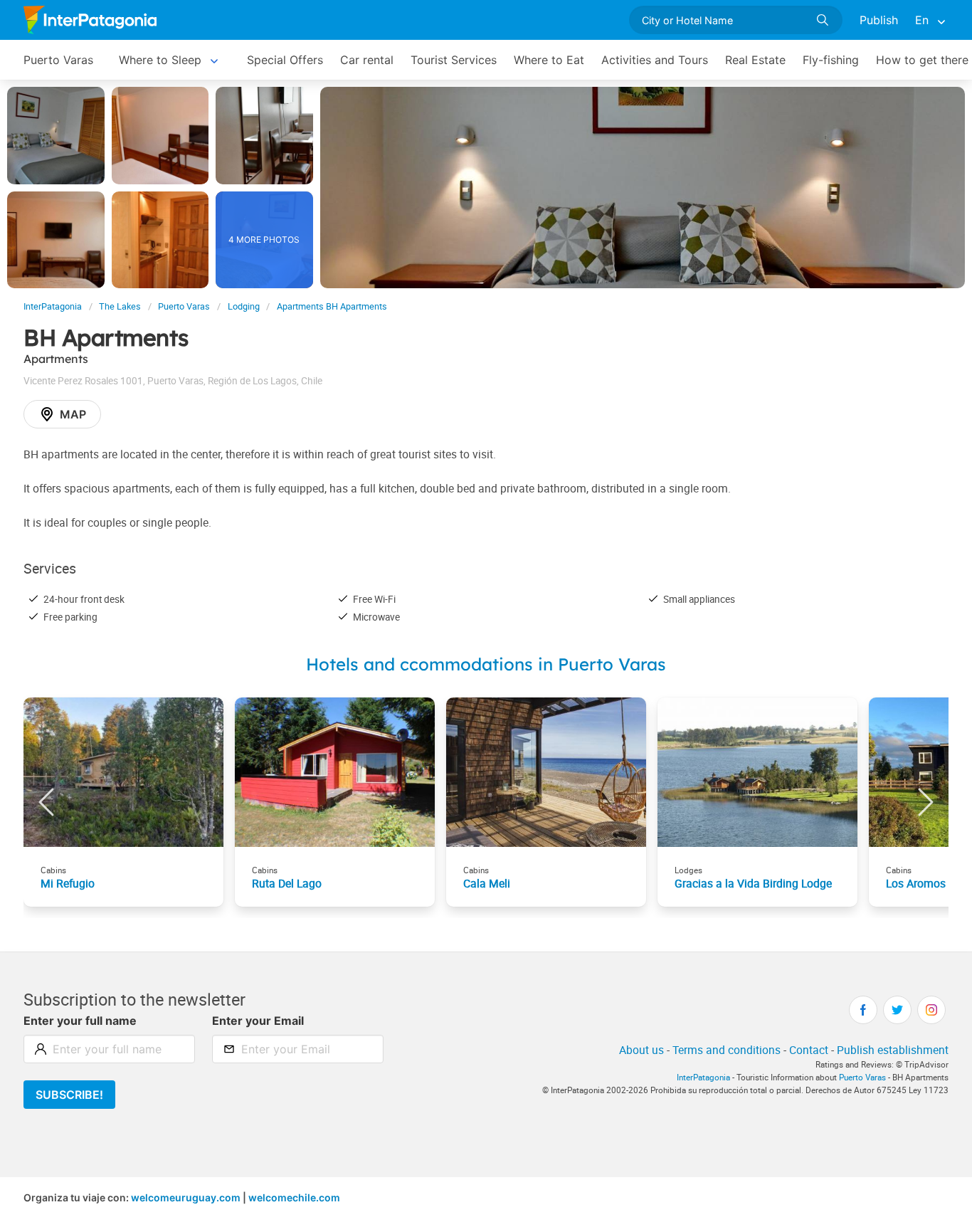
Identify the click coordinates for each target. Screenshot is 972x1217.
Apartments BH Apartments (332, 306)
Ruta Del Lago (287, 883)
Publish (879, 20)
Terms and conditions (726, 1050)
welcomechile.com (294, 1197)
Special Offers (285, 60)
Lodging (244, 306)
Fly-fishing (831, 60)
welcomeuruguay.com (186, 1197)
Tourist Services (454, 60)
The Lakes (120, 306)
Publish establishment (893, 1050)
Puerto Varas (58, 60)
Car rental (366, 60)
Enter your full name (80, 1020)
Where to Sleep (160, 60)
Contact (808, 1050)
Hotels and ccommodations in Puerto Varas (486, 664)
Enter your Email (258, 1020)
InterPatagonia (52, 306)
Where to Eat (549, 60)
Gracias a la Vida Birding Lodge (753, 883)
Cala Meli (486, 883)
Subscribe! (69, 1094)
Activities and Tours (654, 60)
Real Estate (755, 60)
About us (641, 1050)
